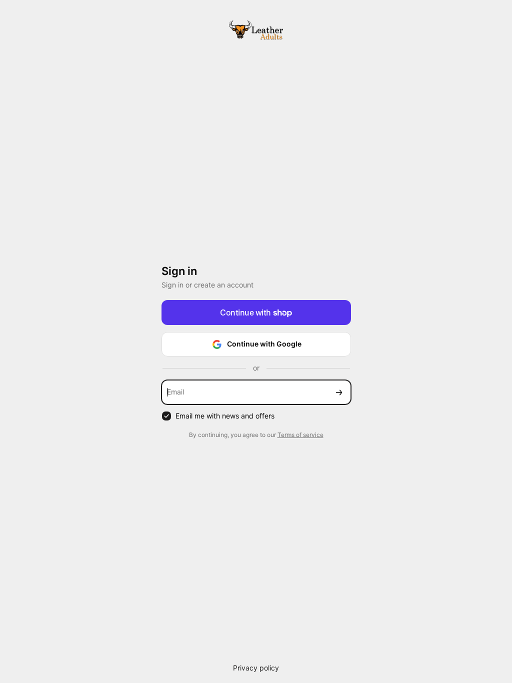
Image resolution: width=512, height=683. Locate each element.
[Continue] (339, 392)
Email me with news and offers (225, 416)
